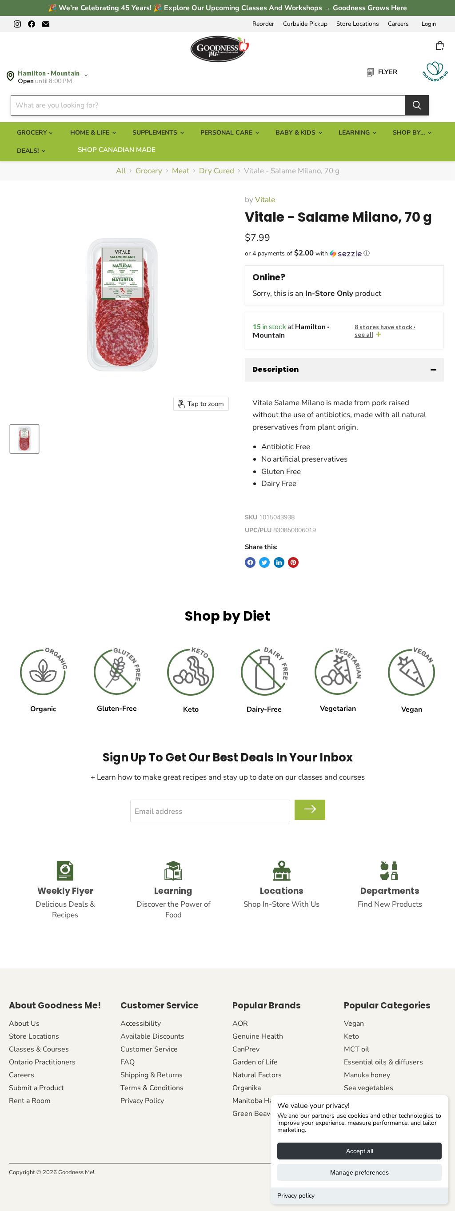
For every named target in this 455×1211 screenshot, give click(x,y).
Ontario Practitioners (42, 1062)
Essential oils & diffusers (383, 1062)
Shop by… (410, 132)
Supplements (155, 132)
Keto (351, 1036)
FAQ (127, 1062)
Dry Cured (216, 171)
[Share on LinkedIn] (279, 562)
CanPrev (245, 1049)
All (121, 171)
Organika (246, 1088)
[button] (344, 253)
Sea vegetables (368, 1088)
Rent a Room (30, 1101)
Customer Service (149, 1049)
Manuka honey (367, 1075)
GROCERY (33, 132)
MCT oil (356, 1049)
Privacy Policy (142, 1101)
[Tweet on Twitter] (264, 562)
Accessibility (140, 1023)
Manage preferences (359, 1172)
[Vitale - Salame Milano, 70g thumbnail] (24, 439)
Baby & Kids (296, 132)
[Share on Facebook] (250, 562)
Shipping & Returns (151, 1075)
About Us (24, 1023)
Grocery (149, 171)
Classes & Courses (39, 1049)
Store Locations (357, 24)
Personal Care (227, 132)
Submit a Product (36, 1088)
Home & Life (90, 132)
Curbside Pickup (305, 24)
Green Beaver (254, 1114)
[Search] (417, 105)
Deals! (28, 151)
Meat (180, 171)
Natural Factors (257, 1075)
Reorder (263, 24)
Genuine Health (257, 1036)
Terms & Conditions (152, 1088)
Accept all (359, 1151)
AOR (240, 1023)
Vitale (265, 200)
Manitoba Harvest (260, 1101)
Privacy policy (296, 1195)
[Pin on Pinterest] (293, 562)
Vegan (354, 1023)
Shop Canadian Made (117, 149)
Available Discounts (152, 1036)
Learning (355, 132)
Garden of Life (255, 1062)
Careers (398, 24)
